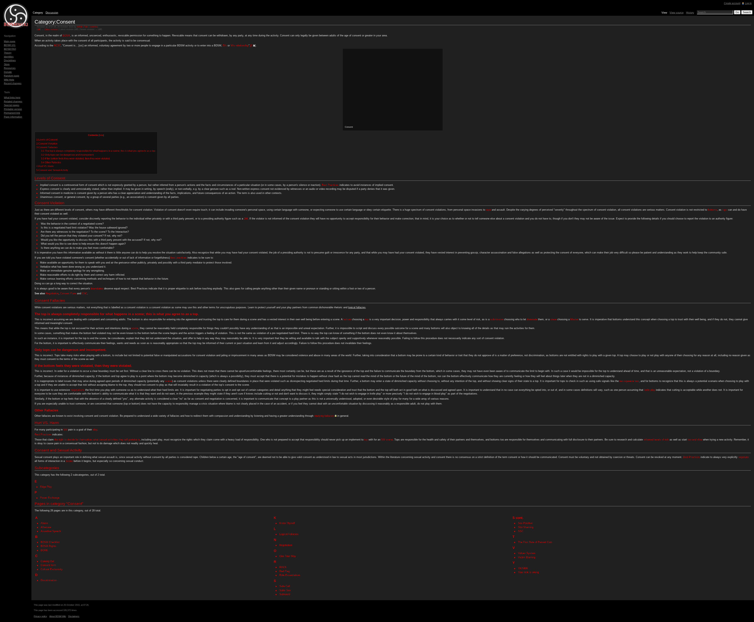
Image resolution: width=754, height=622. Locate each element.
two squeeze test (629, 381)
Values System (526, 553)
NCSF (57, 45)
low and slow (695, 439)
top (43, 314)
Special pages (11, 105)
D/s (225, 45)
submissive (496, 319)
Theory (7, 52)
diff (39, 29)
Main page (9, 41)
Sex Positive (525, 523)
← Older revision (50, 29)
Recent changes (12, 83)
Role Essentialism (289, 575)
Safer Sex (285, 590)
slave (553, 319)
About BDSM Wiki (57, 616)
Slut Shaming (525, 527)
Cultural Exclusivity (52, 569)
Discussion (52, 12)
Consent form (48, 565)
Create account (732, 3)
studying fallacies (324, 415)
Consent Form (68, 293)
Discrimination (49, 580)
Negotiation (52, 293)
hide (101, 135)
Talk (86, 27)
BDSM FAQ (10, 49)
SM (65, 429)
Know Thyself (287, 523)
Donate (8, 72)
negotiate (743, 457)
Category (38, 12)
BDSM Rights (48, 546)
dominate (532, 319)
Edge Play (46, 486)
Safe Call (284, 586)
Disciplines (10, 60)
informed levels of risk (656, 439)
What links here (12, 97)
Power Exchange (49, 497)
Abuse (44, 523)
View (664, 12)
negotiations (77, 389)
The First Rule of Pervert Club (535, 542)
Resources (10, 68)
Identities (9, 56)
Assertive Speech (51, 531)
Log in (748, 3)
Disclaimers (73, 616)
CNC (84, 293)
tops (724, 209)
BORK (44, 550)
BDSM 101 (10, 45)
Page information (13, 117)
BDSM (66, 35)
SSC (520, 531)
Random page (11, 75)
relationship (242, 45)
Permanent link (12, 113)
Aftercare (46, 527)
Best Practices (330, 184)
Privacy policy (40, 616)
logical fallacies (357, 307)
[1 (251, 45)
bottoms (712, 209)
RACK (282, 567)
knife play (649, 389)
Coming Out (47, 561)
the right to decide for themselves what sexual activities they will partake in (97, 439)
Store (7, 64)
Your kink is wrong (528, 572)
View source (677, 12)
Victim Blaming (526, 557)
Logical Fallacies (288, 534)
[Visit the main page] (15, 15)
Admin (80, 27)
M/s (233, 45)
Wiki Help (9, 79)
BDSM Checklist (50, 542)
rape (488, 209)
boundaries (97, 288)
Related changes (13, 101)
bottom (347, 319)
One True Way (287, 556)
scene (134, 328)
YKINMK (523, 568)
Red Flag (284, 571)
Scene (69, 461)
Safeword (284, 594)
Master (574, 319)
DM (246, 218)
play (95, 429)
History (690, 12)
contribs (93, 27)
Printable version (13, 109)
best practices (179, 257)
